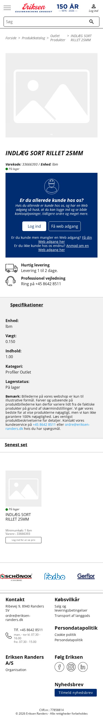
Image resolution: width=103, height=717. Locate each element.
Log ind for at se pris (23, 540)
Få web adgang (64, 226)
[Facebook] (59, 667)
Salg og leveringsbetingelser (71, 608)
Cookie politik (65, 634)
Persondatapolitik (69, 640)
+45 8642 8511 (48, 283)
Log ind (34, 226)
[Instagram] (71, 667)
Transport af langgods (72, 615)
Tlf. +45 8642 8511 (28, 629)
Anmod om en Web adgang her (63, 247)
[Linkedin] (83, 667)
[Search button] (91, 22)
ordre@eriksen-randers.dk (18, 617)
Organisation (16, 669)
